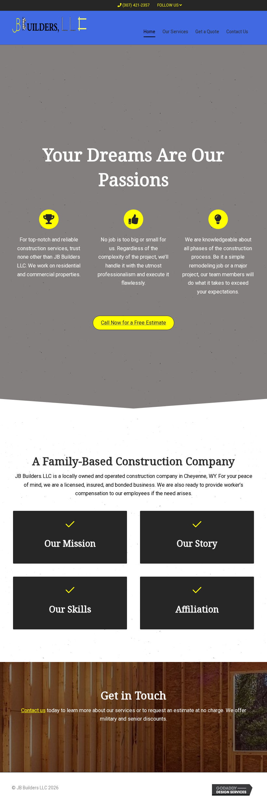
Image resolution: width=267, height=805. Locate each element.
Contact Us (237, 31)
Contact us (33, 710)
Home (149, 31)
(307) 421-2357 (135, 5)
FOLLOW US (168, 5)
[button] (133, 323)
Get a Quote (207, 31)
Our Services (175, 31)
